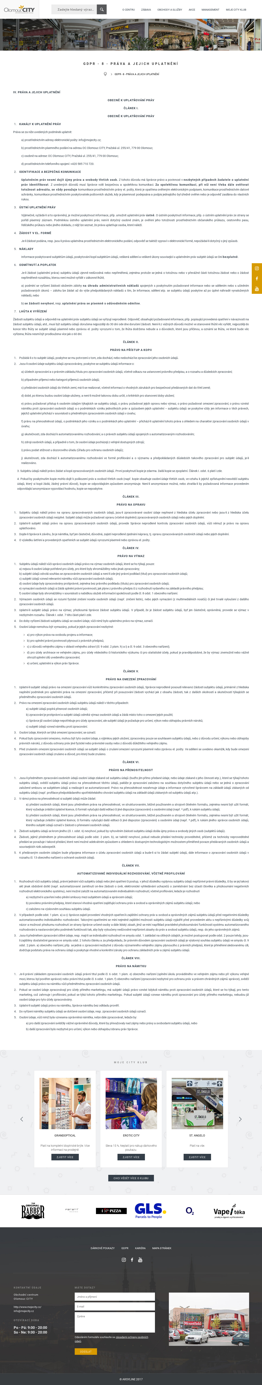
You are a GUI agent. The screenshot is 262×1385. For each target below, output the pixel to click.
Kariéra (140, 1248)
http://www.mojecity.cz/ (27, 1307)
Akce (192, 9)
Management (210, 9)
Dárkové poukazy (103, 1248)
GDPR (124, 1248)
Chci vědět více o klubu (131, 1178)
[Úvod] (107, 74)
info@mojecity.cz (24, 1311)
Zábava (146, 9)
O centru (128, 9)
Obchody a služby (169, 9)
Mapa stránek (161, 1248)
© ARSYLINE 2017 (131, 1379)
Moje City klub (236, 9)
